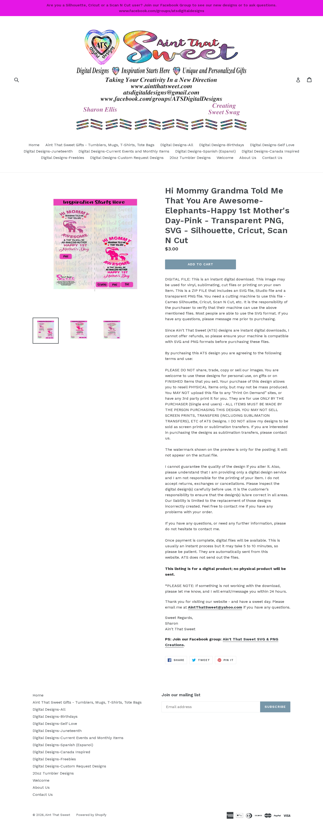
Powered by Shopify (91, 815)
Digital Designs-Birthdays (221, 145)
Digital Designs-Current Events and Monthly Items (124, 151)
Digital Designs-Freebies (62, 157)
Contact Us (272, 157)
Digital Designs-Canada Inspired (270, 151)
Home (34, 145)
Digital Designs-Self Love (272, 145)
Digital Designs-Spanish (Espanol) (205, 151)
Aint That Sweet (57, 815)
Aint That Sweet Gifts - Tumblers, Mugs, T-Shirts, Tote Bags (99, 145)
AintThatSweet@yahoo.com (215, 607)
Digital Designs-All (176, 145)
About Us (247, 157)
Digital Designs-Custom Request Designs (127, 157)
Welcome (225, 157)
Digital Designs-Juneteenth (48, 151)
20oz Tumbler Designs (190, 157)
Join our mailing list (181, 694)
